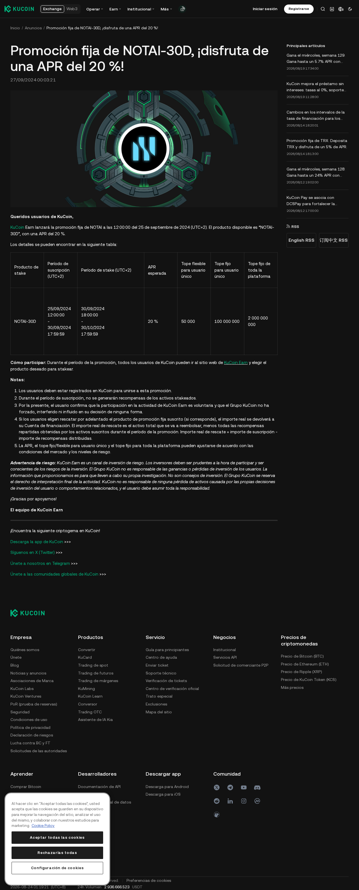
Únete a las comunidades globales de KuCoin (54, 574)
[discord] (257, 787)
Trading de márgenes (98, 680)
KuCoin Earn (236, 362)
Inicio (15, 28)
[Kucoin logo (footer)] (30, 613)
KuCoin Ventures (25, 696)
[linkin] (230, 800)
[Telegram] (230, 787)
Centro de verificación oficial (172, 688)
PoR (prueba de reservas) (33, 704)
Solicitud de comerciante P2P (240, 665)
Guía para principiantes (167, 649)
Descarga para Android (167, 786)
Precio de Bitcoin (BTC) (302, 656)
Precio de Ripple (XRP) (301, 671)
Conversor (87, 704)
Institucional (224, 649)
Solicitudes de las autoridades (38, 751)
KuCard (85, 657)
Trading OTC (90, 712)
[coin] (216, 814)
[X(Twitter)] (216, 787)
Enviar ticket (157, 665)
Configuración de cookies (57, 868)
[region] (57, 839)
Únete (15, 657)
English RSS (301, 240)
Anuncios (33, 28)
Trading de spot (93, 665)
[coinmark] (257, 800)
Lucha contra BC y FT (30, 743)
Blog (14, 665)
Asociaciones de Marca (32, 680)
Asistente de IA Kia (95, 719)
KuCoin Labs (22, 688)
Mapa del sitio (159, 712)
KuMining (86, 688)
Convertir (86, 649)
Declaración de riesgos (31, 735)
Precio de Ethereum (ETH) (305, 664)
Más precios (292, 687)
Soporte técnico (161, 673)
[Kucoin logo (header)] (19, 8)
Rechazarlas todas (57, 853)
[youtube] (243, 787)
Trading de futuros (95, 673)
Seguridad (20, 712)
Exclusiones (156, 704)
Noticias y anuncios (28, 673)
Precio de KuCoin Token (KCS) (308, 679)
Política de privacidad (30, 727)
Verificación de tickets (166, 680)
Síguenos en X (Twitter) (32, 552)
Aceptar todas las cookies (57, 837)
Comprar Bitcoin (25, 786)
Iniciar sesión (265, 8)
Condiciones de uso (28, 719)
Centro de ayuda (161, 657)
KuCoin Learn (90, 696)
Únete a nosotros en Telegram (40, 563)
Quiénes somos (24, 649)
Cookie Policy (43, 826)
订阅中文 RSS (334, 240)
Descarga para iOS (163, 794)
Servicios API (225, 657)
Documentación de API (99, 786)
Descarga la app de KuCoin (36, 541)
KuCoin (17, 227)
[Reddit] (216, 800)
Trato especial (159, 696)
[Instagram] (243, 800)
